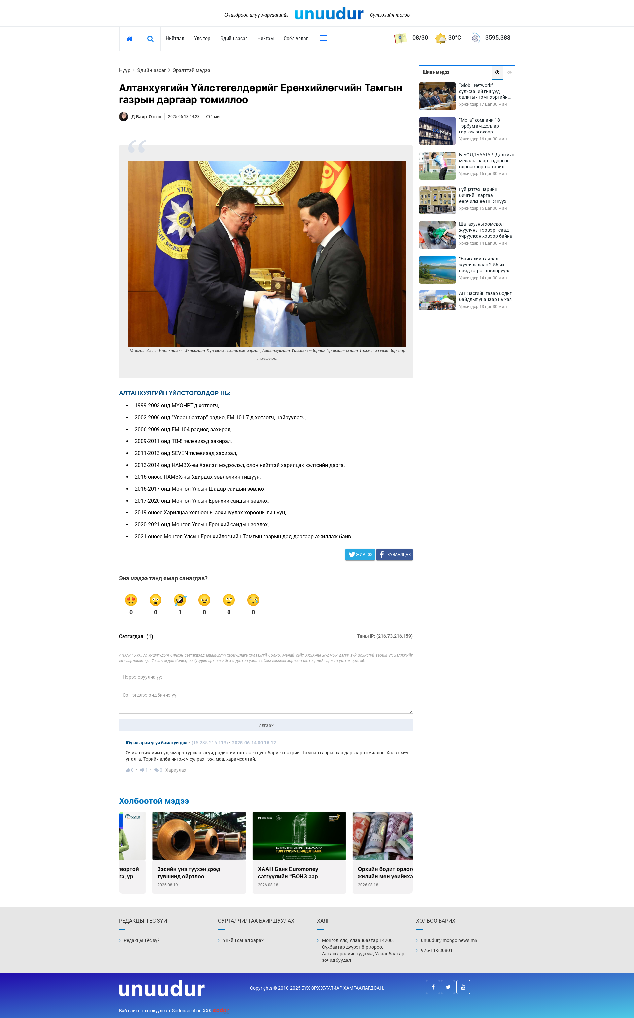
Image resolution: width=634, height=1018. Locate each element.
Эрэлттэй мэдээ (191, 70)
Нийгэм (265, 38)
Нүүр (124, 70)
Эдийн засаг (233, 38)
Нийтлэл (175, 38)
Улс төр (202, 38)
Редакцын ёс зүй (142, 940)
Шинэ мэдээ (436, 72)
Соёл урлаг (296, 38)
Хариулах (175, 770)
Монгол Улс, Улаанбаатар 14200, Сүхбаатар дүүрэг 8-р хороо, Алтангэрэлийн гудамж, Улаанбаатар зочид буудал (363, 950)
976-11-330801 (437, 950)
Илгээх (266, 725)
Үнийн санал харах (243, 940)
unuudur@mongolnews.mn (449, 940)
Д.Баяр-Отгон (146, 116)
